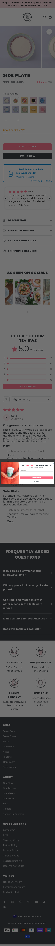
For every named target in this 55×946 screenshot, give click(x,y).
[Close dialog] (52, 463)
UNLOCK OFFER (36, 477)
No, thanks (36, 481)
